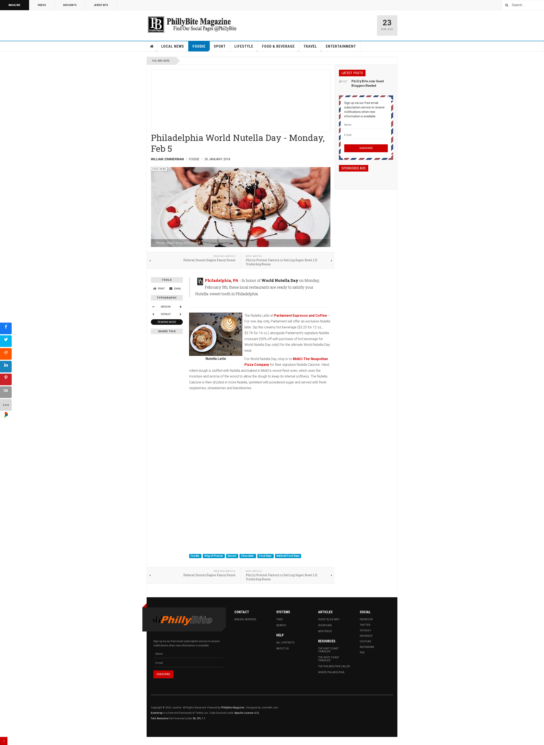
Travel (310, 46)
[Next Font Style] (180, 314)
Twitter (365, 624)
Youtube (365, 641)
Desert (232, 555)
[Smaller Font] (153, 306)
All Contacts (285, 642)
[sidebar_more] (6, 405)
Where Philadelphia (331, 672)
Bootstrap (156, 712)
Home (152, 46)
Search (281, 625)
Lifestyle (243, 46)
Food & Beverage (278, 46)
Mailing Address (245, 619)
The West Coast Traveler (328, 659)
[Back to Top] (3, 741)
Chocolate (247, 555)
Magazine (14, 5)
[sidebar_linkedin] (6, 366)
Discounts (69, 5)
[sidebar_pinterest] (6, 379)
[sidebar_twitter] (6, 341)
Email (177, 288)
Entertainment (341, 46)
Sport (220, 46)
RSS (362, 652)
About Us (282, 648)
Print (161, 288)
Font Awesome (160, 718)
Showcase (325, 625)
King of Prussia (213, 555)
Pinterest (366, 635)
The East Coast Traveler (328, 650)
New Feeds (325, 631)
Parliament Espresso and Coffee (301, 316)
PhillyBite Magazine (232, 707)
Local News (172, 46)
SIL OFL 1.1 (199, 718)
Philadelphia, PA (221, 280)
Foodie (199, 46)
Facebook (366, 619)
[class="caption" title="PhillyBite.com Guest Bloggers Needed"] (343, 81)
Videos (42, 5)
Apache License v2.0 (246, 712)
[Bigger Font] (180, 306)
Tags (279, 619)
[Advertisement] (240, 99)
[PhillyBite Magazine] (192, 24)
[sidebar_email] (6, 392)
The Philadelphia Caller (334, 666)
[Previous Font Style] (153, 314)
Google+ (365, 630)
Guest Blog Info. (329, 619)
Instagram (367, 647)
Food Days (265, 555)
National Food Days (288, 555)
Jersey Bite (101, 5)
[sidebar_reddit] (6, 354)
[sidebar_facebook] (6, 328)
